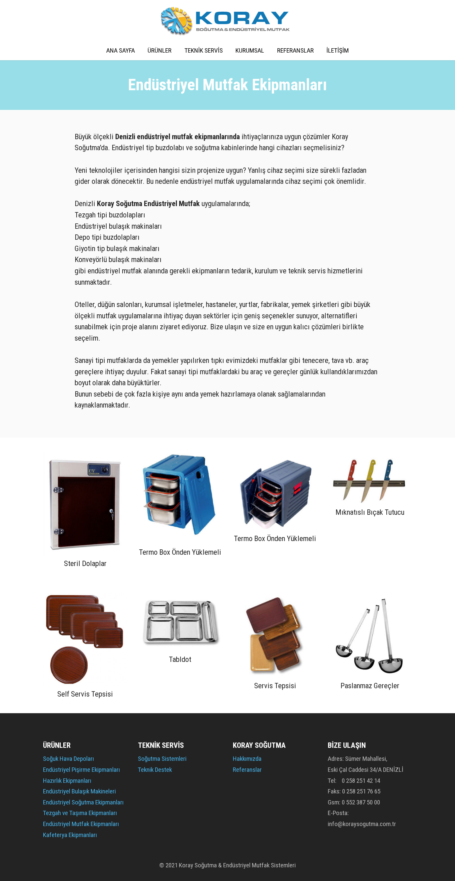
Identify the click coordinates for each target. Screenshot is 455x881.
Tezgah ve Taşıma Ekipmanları (80, 813)
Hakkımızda (247, 758)
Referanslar (247, 769)
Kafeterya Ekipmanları (70, 835)
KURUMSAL (249, 50)
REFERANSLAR (295, 50)
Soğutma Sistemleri (162, 758)
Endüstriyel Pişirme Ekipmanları (81, 769)
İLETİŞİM (337, 50)
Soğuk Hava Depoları (68, 758)
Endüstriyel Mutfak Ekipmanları (81, 824)
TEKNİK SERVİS (204, 50)
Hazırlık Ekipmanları (67, 780)
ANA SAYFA (120, 50)
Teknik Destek (155, 769)
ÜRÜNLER (160, 50)
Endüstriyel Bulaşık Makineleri (79, 791)
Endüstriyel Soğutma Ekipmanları (83, 802)
